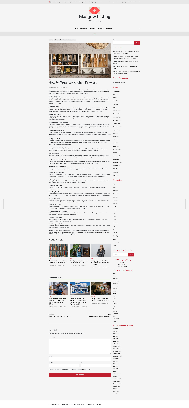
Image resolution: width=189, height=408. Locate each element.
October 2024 (116, 159)
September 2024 (117, 162)
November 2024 (117, 156)
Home (76, 28)
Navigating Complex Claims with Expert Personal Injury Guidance (100, 262)
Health (114, 210)
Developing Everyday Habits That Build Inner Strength (79, 261)
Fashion (115, 200)
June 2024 (115, 172)
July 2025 (115, 133)
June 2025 (115, 136)
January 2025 (116, 152)
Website (83, 363)
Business (92, 28)
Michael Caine (62, 2)
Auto (114, 184)
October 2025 (116, 123)
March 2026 (116, 107)
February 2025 (116, 149)
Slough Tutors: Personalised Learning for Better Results (100, 299)
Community (116, 194)
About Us (121, 262)
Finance (115, 203)
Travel (114, 245)
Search (115, 40)
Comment (52, 338)
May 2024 (115, 175)
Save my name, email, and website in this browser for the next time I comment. (70, 369)
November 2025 (117, 120)
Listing (100, 28)
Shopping (115, 236)
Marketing (109, 28)
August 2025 (116, 130)
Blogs (50, 79)
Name (51, 356)
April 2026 (115, 104)
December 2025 (117, 117)
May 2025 (115, 139)
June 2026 (115, 97)
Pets (114, 226)
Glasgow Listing (94, 16)
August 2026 (116, 91)
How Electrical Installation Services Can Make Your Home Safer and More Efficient (57, 301)
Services (115, 232)
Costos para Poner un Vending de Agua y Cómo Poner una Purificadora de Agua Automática (87, 2)
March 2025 (116, 146)
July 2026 (115, 94)
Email (50, 363)
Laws (114, 216)
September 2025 (117, 127)
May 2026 (115, 101)
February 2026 (116, 110)
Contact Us (83, 28)
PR (113, 229)
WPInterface (97, 404)
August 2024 (116, 165)
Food (71, 296)
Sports (114, 239)
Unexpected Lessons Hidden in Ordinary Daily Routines (58, 261)
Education (93, 296)
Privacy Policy (123, 266)
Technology (116, 242)
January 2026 (116, 114)
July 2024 (115, 169)
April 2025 (115, 143)
